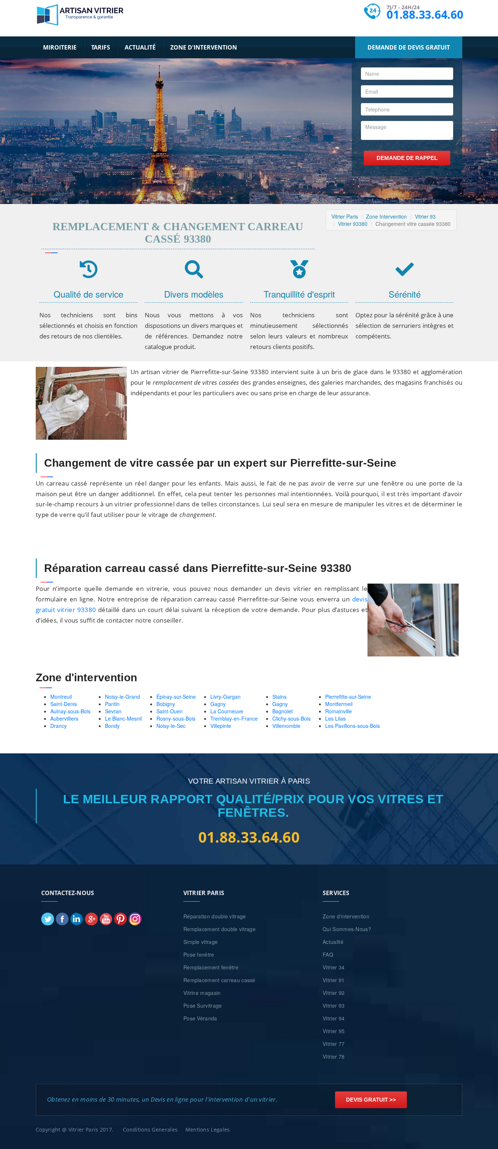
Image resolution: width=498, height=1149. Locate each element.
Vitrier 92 (334, 992)
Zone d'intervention (203, 47)
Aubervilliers (64, 718)
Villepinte (220, 725)
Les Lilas (335, 718)
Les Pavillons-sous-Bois (352, 725)
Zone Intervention (386, 216)
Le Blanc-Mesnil (123, 718)
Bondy (112, 725)
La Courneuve (226, 711)
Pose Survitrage (202, 1005)
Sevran (113, 711)
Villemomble (286, 725)
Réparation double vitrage (214, 916)
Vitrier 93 (425, 216)
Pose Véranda (200, 1018)
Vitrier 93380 (352, 223)
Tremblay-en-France (234, 718)
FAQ (328, 954)
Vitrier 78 (334, 1056)
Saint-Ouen (169, 711)
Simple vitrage (200, 941)
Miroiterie (60, 47)
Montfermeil (339, 703)
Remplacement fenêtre (210, 967)
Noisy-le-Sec (171, 725)
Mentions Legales (208, 1129)
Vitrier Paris (344, 216)
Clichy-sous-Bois (291, 718)
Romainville (338, 711)
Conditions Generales (150, 1129)
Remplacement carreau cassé (219, 980)
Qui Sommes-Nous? (347, 929)
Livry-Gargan (225, 696)
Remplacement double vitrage (219, 929)
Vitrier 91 (334, 980)
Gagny (218, 703)
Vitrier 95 (334, 1031)
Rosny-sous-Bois (175, 718)
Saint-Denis (63, 703)
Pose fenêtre (198, 954)
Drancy (58, 725)
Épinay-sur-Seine (176, 696)
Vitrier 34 (334, 967)
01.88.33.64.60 (425, 14)
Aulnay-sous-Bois (70, 711)
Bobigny (165, 703)
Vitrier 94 (334, 1018)
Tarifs (100, 47)
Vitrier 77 (334, 1043)
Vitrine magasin (202, 992)
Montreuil (61, 696)
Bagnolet (282, 711)
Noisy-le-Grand (122, 696)
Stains (279, 696)
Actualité (140, 47)
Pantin (112, 703)
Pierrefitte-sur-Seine (348, 696)
